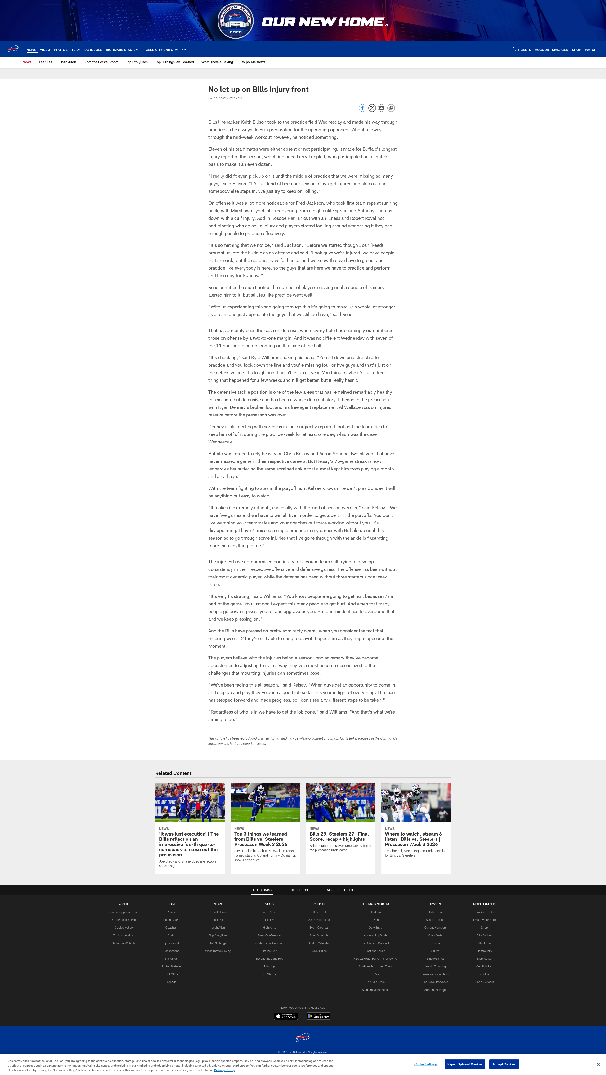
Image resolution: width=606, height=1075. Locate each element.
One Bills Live (484, 966)
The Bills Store (375, 982)
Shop (484, 927)
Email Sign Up (485, 912)
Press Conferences (269, 935)
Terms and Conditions (435, 974)
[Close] (598, 1064)
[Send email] (381, 110)
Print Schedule (319, 935)
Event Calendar (319, 927)
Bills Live (269, 919)
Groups (435, 943)
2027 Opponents (319, 919)
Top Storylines (218, 935)
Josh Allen (218, 927)
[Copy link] (391, 108)
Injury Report (171, 943)
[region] (303, 1064)
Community (484, 951)
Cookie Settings (426, 1064)
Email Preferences (484, 919)
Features (218, 919)
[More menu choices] (184, 49)
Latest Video (269, 912)
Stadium (375, 912)
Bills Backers (485, 935)
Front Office (171, 974)
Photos (484, 974)
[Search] (514, 49)
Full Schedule (318, 912)
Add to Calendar (319, 943)
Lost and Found (375, 951)
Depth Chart (171, 919)
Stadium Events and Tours (375, 966)
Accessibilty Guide (375, 935)
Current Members (435, 927)
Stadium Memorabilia (375, 989)
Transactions (171, 951)
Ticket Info (435, 912)
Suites (435, 951)
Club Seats (435, 935)
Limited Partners (171, 966)
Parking (375, 919)
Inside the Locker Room (270, 943)
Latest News (218, 912)
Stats (171, 935)
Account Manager (435, 989)
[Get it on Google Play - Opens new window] (318, 1018)
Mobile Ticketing (435, 966)
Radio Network (484, 982)
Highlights (269, 927)
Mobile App (484, 958)
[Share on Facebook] (362, 110)
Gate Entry (375, 927)
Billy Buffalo (484, 943)
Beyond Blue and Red (269, 958)
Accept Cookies (504, 1064)
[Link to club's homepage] (13, 49)
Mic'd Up (269, 966)
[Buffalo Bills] (303, 1038)
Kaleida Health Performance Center (375, 958)
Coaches (171, 927)
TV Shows (269, 974)
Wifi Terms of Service (123, 919)
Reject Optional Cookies (465, 1064)
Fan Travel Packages (435, 982)
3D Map (375, 974)
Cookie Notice (124, 927)
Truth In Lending (123, 935)
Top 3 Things (218, 943)
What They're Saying (218, 951)
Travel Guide (319, 951)
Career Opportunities (123, 912)
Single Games (435, 958)
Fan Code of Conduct (375, 943)
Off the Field (269, 951)
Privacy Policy (224, 1070)
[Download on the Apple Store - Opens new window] (286, 1017)
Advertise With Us (123, 943)
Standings (171, 958)
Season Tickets (435, 919)
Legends (171, 982)
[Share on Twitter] (372, 110)
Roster (171, 912)
